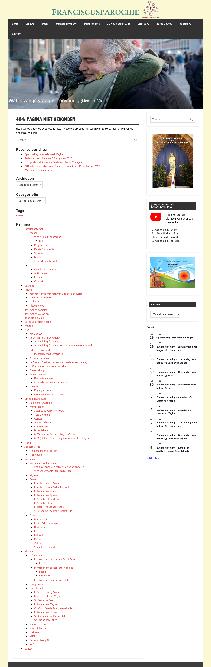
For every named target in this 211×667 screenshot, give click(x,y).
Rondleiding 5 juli (34, 318)
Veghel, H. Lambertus (46, 547)
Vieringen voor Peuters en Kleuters (53, 471)
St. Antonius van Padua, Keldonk (52, 616)
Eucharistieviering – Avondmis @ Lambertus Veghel (174, 399)
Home (15, 24)
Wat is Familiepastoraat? (48, 237)
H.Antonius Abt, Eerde (46, 592)
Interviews (45, 575)
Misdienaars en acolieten (43, 450)
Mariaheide (40, 519)
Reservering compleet (36, 310)
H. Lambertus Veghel (45, 491)
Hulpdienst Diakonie (40, 402)
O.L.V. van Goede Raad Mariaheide (53, 511)
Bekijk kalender (154, 457)
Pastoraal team (37, 624)
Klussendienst (42, 426)
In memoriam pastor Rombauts (51, 580)
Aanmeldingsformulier (46, 341)
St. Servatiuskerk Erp (45, 620)
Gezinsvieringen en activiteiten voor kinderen (59, 467)
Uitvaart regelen (38, 374)
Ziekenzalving (36, 370)
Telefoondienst (42, 414)
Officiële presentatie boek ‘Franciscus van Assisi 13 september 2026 (62, 166)
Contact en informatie (46, 261)
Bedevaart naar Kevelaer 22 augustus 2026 (48, 158)
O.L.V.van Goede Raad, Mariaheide (53, 608)
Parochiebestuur (38, 628)
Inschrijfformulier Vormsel (48, 353)
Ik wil (45, 24)
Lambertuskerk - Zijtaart (165, 240)
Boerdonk (39, 527)
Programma (41, 245)
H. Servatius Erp (43, 503)
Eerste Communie (44, 249)
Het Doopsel (36, 333)
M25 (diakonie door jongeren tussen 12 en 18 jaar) (62, 438)
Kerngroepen (36, 584)
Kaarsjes (29, 285)
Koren (32, 515)
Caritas (38, 418)
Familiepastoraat (66, 24)
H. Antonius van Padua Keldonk (51, 487)
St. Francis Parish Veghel (37, 321)
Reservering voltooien (36, 314)
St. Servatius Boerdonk (47, 600)
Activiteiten (40, 273)
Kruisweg (34, 301)
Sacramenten (164, 24)
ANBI (32, 636)
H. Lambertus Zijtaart (46, 495)
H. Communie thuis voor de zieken (48, 366)
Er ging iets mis (42, 390)
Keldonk (38, 535)
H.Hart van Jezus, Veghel (48, 596)
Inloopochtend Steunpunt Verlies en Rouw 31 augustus (54, 162)
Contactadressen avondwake (50, 382)
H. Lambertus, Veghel (46, 604)
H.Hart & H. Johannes (46, 523)
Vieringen (143, 24)
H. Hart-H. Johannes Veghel (49, 506)
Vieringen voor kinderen (42, 463)
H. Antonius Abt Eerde (46, 483)
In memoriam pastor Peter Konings (53, 567)
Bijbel (42, 240)
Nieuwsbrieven (37, 305)
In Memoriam (36, 555)
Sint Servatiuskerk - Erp (165, 233)
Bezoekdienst (41, 430)
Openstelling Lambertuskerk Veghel (43, 154)
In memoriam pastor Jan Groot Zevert (55, 559)
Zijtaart (38, 543)
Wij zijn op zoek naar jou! (38, 170)
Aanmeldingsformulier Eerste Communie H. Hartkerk (63, 345)
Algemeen (185, 24)
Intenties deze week (40, 297)
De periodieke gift (39, 640)
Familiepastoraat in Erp (47, 269)
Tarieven (34, 632)
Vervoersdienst (42, 422)
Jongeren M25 (92, 24)
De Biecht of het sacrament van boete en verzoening (58, 362)
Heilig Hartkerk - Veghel (165, 237)
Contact (16, 34)
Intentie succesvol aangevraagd (52, 394)
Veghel (33, 233)
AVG (31, 644)
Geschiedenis (36, 588)
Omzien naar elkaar (118, 24)
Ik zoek (28, 442)
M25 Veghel (35, 454)
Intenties (34, 386)
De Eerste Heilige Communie (45, 337)
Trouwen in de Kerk (40, 358)
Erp (31, 265)
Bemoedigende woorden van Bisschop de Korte (55, 293)
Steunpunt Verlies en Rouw (49, 410)
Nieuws (30, 24)
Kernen (33, 479)
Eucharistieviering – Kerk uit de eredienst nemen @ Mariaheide (173, 449)
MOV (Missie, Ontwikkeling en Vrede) (54, 434)
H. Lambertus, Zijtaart (46, 612)
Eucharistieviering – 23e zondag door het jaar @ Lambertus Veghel (176, 436)
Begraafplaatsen (43, 378)
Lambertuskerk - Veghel (165, 229)
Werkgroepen (36, 406)
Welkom (29, 325)
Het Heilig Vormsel (39, 350)
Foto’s (42, 563)
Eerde (37, 539)
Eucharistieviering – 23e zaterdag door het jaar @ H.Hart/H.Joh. (176, 424)
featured (19, 216)
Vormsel (39, 253)
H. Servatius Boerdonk (46, 499)
